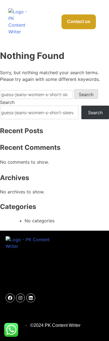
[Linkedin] (30, 297)
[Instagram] (20, 297)
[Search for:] (37, 94)
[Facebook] (10, 297)
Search (7, 102)
